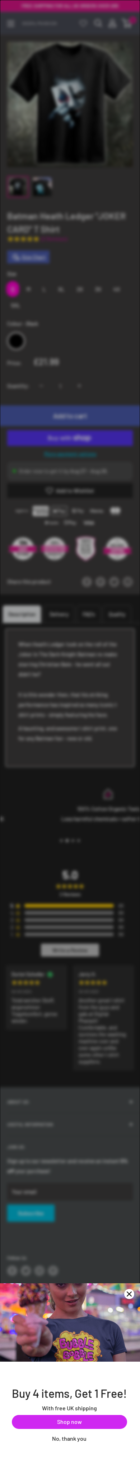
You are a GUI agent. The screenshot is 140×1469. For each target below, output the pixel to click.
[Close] (129, 1294)
